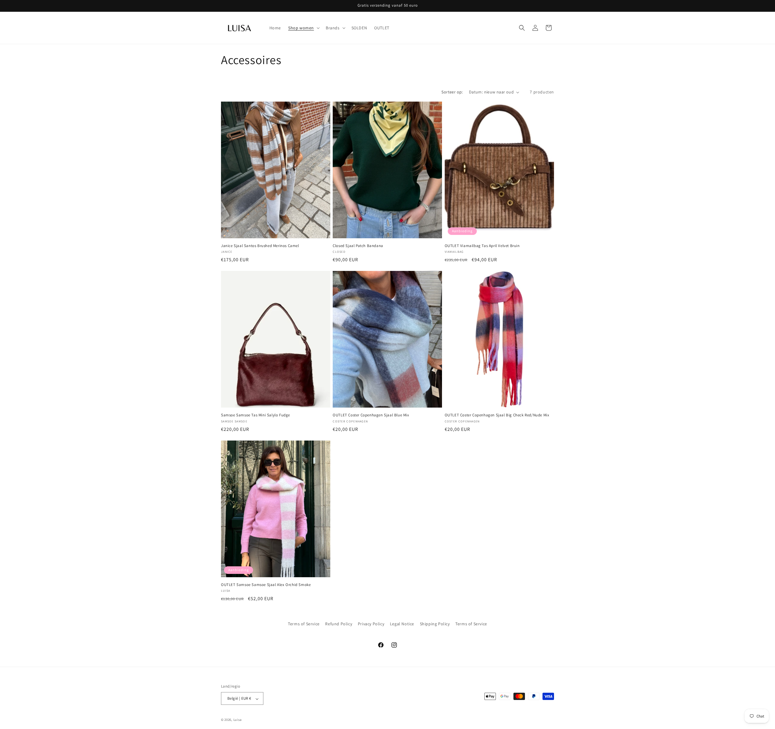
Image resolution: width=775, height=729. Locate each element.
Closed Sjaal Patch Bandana (358, 245)
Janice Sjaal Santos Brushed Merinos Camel (260, 245)
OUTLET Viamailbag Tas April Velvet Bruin (482, 245)
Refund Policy (338, 623)
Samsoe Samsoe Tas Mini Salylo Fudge (255, 415)
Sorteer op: (452, 92)
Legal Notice (402, 623)
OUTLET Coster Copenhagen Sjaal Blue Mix (371, 415)
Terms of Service (304, 623)
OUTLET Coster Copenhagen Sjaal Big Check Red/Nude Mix (497, 415)
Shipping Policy (435, 623)
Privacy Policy (371, 623)
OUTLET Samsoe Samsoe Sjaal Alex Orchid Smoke (266, 584)
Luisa (237, 720)
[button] (303, 27)
